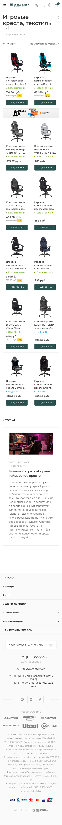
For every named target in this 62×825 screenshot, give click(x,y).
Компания (11, 612)
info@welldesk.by (33, 668)
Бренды (8, 586)
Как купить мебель (17, 630)
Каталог (9, 577)
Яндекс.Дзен (31, 699)
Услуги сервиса (15, 603)
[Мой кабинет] (49, 5)
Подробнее (17, 102)
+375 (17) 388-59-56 (32, 657)
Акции (8, 595)
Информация (13, 621)
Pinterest (40, 699)
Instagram (22, 699)
